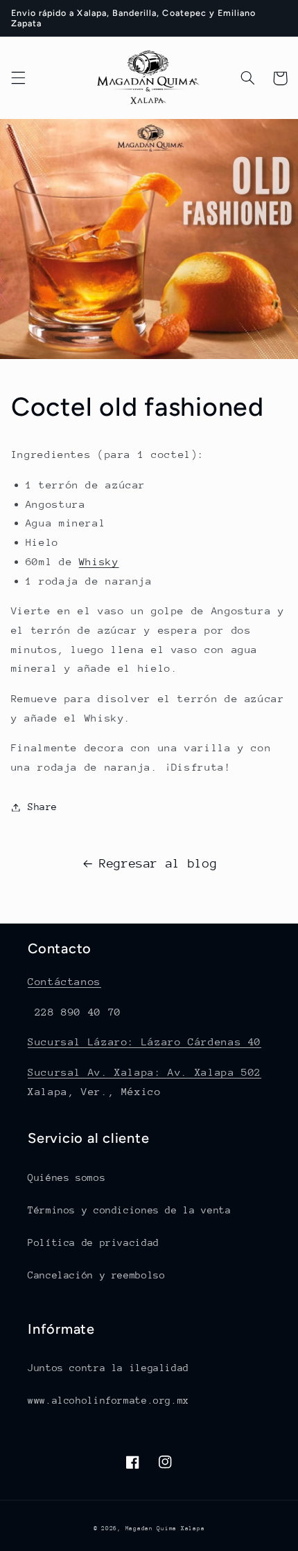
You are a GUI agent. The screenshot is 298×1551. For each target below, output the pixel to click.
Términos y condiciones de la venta (129, 1209)
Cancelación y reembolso (97, 1275)
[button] (18, 78)
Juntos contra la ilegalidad (108, 1367)
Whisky (99, 561)
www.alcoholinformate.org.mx (108, 1400)
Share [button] (43, 806)
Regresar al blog (158, 863)
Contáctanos (64, 981)
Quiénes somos (66, 1177)
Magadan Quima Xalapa (165, 1528)
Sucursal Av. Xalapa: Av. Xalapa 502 (144, 1072)
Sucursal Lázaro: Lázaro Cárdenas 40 (144, 1041)
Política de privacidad (93, 1242)
